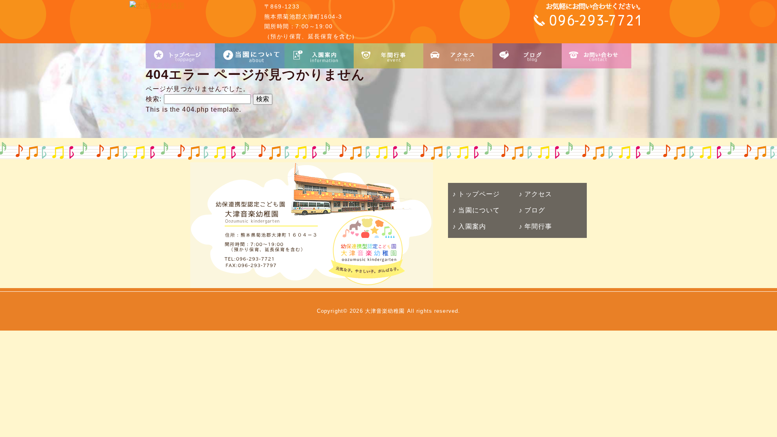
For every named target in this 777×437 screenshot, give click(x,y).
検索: (153, 98)
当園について (478, 210)
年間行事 (537, 226)
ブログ (533, 210)
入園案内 (471, 226)
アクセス (537, 194)
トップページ (478, 194)
